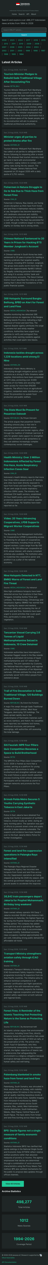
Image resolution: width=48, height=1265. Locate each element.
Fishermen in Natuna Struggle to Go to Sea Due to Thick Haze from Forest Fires (24, 191)
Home (14, 14)
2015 (43, 40)
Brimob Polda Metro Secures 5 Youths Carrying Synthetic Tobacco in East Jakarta (22, 803)
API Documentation (9, 1262)
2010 (21, 43)
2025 (12, 40)
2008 (37, 43)
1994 (21, 54)
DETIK (12, 757)
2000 (20, 50)
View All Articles (13, 1184)
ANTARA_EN (15, 365)
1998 (35, 50)
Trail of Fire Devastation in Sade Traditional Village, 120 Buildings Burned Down (23, 694)
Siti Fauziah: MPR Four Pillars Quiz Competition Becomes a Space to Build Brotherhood (21, 748)
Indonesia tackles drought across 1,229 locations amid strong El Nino (23, 356)
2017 (28, 40)
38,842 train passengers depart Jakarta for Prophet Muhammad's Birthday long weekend (23, 900)
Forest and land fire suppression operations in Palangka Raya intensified (23, 854)
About (33, 14)
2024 (20, 40)
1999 (28, 50)
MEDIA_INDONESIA (18, 311)
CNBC (12, 251)
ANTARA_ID (14, 145)
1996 (6, 54)
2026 (4, 40)
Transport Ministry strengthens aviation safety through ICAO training (22, 957)
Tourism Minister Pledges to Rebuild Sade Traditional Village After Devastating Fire (23, 78)
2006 (12, 47)
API (27, 14)
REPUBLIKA (14, 418)
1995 (14, 54)
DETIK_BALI (14, 86)
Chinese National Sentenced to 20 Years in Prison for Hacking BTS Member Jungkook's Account (24, 242)
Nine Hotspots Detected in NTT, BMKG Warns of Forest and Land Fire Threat (23, 579)
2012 (6, 43)
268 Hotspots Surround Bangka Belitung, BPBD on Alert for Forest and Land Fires (24, 302)
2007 (4, 47)
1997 (43, 50)
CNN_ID (13, 199)
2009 (29, 43)
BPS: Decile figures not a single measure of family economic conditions (22, 1134)
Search (22, 14)
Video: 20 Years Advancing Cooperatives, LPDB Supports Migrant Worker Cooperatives (21, 522)
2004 (28, 47)
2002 (4, 50)
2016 (36, 40)
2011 (13, 43)
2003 (36, 47)
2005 (20, 47)
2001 (12, 50)
